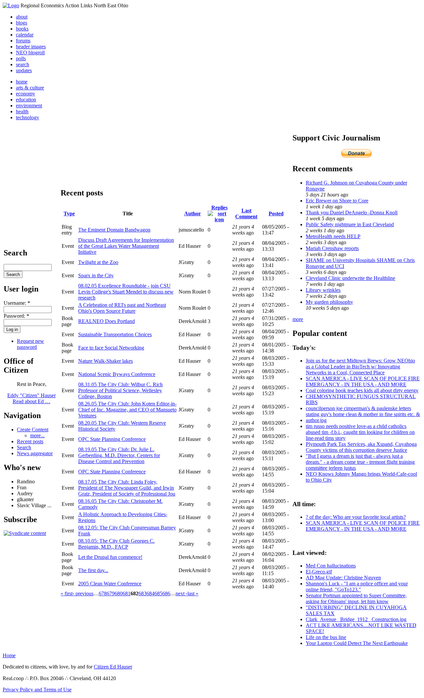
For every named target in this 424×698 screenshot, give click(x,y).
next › (181, 593)
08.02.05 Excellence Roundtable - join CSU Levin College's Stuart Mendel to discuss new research (126, 291)
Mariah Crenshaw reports (332, 248)
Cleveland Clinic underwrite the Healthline (350, 278)
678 (103, 593)
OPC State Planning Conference (112, 439)
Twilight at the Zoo (98, 262)
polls (21, 58)
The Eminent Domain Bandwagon (114, 230)
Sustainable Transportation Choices (115, 334)
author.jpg (316, 420)
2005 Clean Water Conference (109, 583)
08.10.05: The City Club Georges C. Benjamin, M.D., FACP (116, 544)
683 (142, 593)
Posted (276, 213)
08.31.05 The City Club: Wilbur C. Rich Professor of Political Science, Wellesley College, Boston (120, 390)
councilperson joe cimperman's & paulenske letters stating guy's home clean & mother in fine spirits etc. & (363, 411)
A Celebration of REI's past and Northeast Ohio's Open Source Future (122, 308)
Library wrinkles (323, 290)
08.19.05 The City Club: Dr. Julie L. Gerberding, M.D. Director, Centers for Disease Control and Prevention (119, 455)
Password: (16, 316)
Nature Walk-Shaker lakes (105, 361)
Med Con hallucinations (331, 565)
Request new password (30, 344)
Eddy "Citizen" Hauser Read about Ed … (31, 398)
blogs (21, 23)
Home (9, 655)
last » (192, 593)
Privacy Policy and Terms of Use (37, 689)
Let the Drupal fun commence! (110, 557)
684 (150, 593)
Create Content (32, 429)
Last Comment (246, 213)
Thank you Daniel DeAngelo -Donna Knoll (352, 212)
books (22, 28)
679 (111, 593)
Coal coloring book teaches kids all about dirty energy (362, 390)
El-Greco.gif (319, 571)
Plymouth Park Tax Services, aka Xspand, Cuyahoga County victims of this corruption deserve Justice (361, 447)
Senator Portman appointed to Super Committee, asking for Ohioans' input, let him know (356, 598)
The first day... (93, 570)
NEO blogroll (30, 52)
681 (127, 593)
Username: (17, 303)
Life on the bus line (326, 637)
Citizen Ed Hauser (113, 667)
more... (37, 435)
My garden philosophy (329, 302)
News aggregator (35, 453)
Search (24, 447)
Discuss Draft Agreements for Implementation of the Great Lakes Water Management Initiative (126, 246)
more (297, 319)
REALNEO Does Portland (106, 321)
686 (166, 593)
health (22, 111)
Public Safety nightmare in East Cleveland (350, 224)
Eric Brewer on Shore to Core (337, 200)
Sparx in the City (96, 275)
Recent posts (30, 441)
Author (192, 213)
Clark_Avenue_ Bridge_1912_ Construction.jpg (356, 619)
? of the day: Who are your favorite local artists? (356, 517)
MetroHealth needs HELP (333, 236)
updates (24, 70)
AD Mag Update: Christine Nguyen (343, 577)
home (21, 81)
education (26, 99)
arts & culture (30, 87)
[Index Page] (11, 5)
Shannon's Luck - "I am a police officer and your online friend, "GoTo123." (357, 586)
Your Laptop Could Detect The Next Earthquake (357, 643)
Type (69, 213)
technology (27, 117)
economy (25, 93)
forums (23, 40)
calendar (24, 34)
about (21, 17)
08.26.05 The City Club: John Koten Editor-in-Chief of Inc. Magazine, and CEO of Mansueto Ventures (127, 409)
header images (31, 46)
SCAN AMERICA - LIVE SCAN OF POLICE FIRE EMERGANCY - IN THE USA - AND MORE (363, 381)
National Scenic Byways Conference (116, 374)
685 (158, 593)
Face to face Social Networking (111, 347)
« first (67, 593)
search (22, 64)
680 (119, 593)
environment (29, 105)
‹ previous (83, 593)
